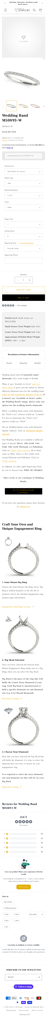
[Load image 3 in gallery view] (35, 105)
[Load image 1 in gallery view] (11, 105)
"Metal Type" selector (20, 450)
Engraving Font (19, 243)
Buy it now (23, 298)
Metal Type (9, 178)
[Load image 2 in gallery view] (23, 105)
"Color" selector (9, 461)
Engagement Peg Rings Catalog (16, 607)
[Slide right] (44, 106)
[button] (6, 10)
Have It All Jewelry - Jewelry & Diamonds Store (26, 1007)
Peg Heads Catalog (10, 698)
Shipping (5, 140)
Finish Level (9, 166)
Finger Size (9, 219)
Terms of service (37, 1010)
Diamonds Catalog (10, 787)
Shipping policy (24, 1014)
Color (7, 202)
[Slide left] (3, 106)
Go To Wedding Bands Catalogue (23, 491)
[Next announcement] (42, 3)
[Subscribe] (39, 977)
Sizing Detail (10, 231)
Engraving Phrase (11, 255)
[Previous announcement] (5, 3)
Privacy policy (24, 1010)
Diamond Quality (11, 190)
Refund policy (11, 1010)
